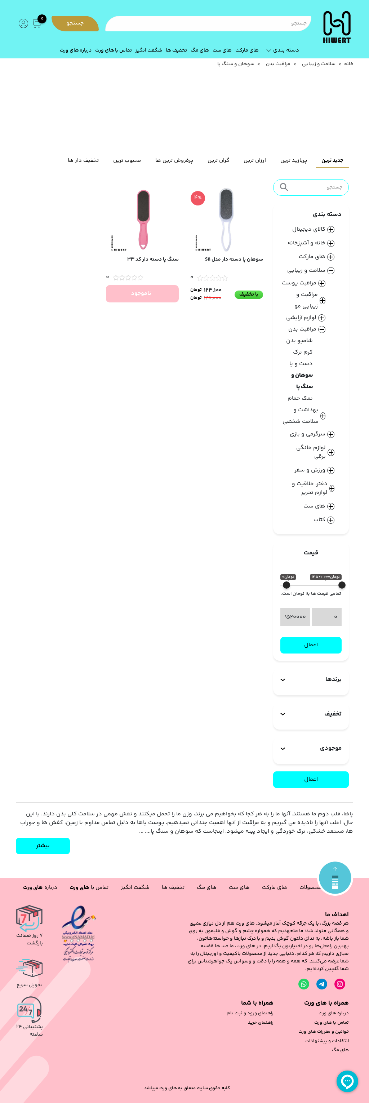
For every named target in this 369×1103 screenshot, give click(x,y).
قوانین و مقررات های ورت (323, 1031)
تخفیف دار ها (83, 160)
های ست (222, 50)
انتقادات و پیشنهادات (327, 1041)
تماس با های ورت (331, 1022)
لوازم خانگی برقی (311, 452)
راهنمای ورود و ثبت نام (250, 1013)
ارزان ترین (255, 160)
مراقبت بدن (278, 64)
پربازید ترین (293, 160)
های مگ (200, 50)
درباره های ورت (334, 1013)
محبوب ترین (127, 160)
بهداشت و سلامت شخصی (301, 416)
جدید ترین (332, 160)
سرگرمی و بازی (307, 434)
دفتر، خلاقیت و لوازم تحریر (310, 488)
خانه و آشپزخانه (306, 243)
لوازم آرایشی (301, 317)
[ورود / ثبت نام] (22, 23)
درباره (76, 50)
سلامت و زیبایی (318, 64)
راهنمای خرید (261, 1022)
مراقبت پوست (299, 283)
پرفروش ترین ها (174, 160)
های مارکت (247, 50)
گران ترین (218, 160)
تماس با (113, 50)
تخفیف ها (176, 50)
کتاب (319, 520)
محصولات (310, 887)
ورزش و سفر (309, 470)
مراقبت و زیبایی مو (306, 300)
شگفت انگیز (148, 50)
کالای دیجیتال (308, 229)
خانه (348, 64)
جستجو (75, 23)
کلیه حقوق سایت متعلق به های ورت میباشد (187, 1088)
